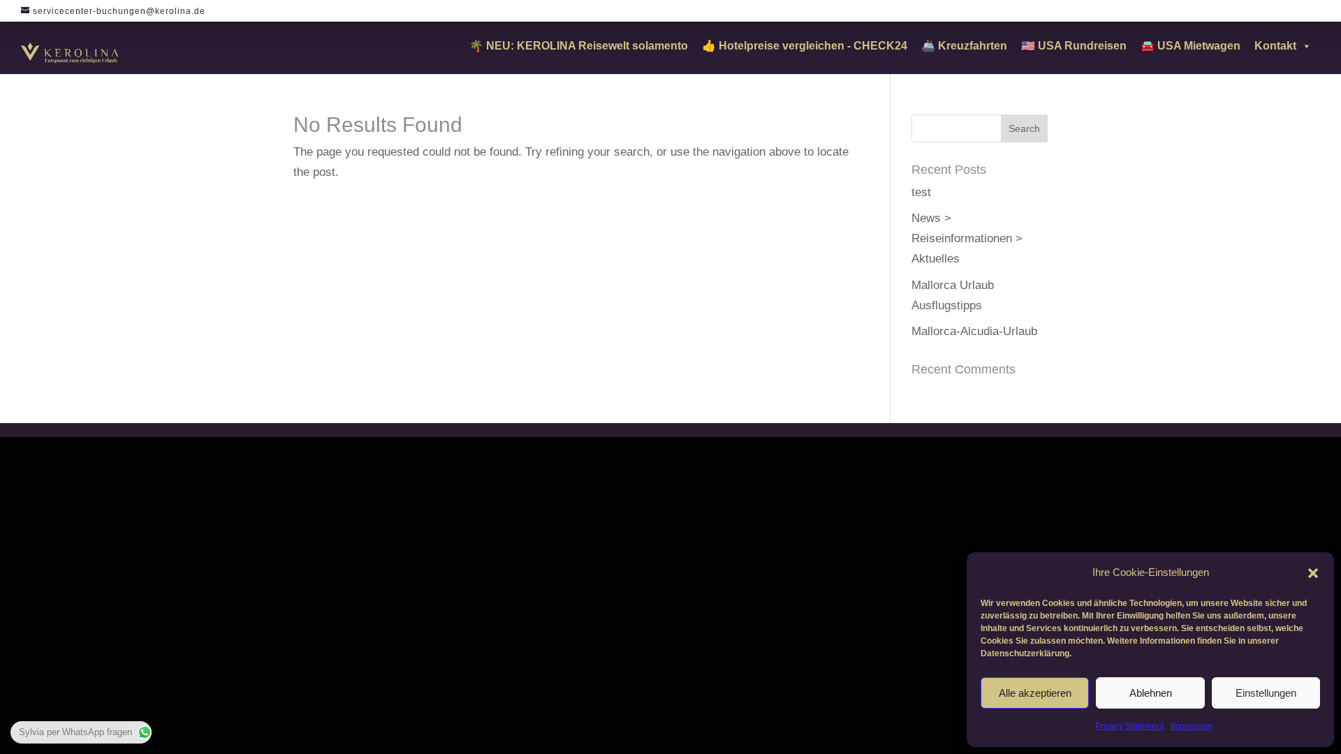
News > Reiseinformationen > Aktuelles (967, 238)
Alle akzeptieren (1035, 693)
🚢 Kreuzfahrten (964, 46)
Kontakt (1275, 46)
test (921, 192)
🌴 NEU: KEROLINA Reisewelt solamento (578, 46)
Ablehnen (1150, 693)
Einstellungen (1266, 693)
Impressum (1191, 726)
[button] (1313, 573)
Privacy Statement (1129, 726)
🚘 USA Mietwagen (1190, 46)
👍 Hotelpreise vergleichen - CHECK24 (804, 46)
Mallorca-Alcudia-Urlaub (974, 331)
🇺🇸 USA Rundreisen (1074, 46)
